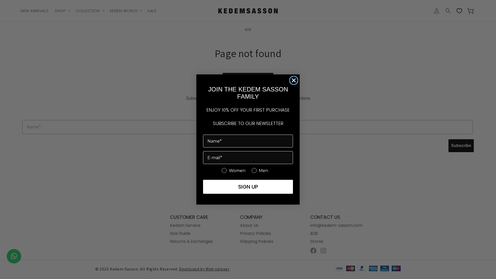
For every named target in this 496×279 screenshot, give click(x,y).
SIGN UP (248, 186)
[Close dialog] (294, 80)
